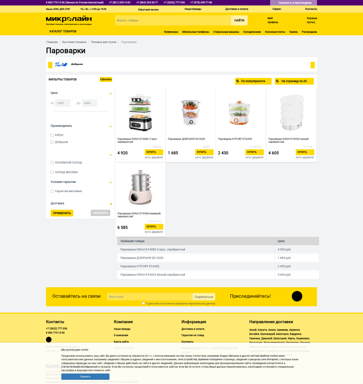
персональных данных (201, 303)
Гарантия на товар (193, 335)
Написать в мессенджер (295, 2)
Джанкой (266, 338)
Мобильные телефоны (195, 31)
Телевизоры (171, 31)
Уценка (293, 31)
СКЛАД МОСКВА (66, 172)
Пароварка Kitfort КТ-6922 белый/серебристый (288, 140)
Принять (85, 376)
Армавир (282, 329)
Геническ (254, 338)
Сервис (276, 9)
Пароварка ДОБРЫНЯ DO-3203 (186, 139)
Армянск (294, 329)
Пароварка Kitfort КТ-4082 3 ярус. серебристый (137, 140)
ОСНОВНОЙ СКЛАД (68, 162)
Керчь (291, 338)
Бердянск (295, 334)
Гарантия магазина (68, 191)
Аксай (252, 329)
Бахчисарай (267, 334)
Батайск (254, 334)
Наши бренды (193, 9)
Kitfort (59, 135)
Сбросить (106, 79)
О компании (121, 335)
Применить (62, 213)
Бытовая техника (74, 42)
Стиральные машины (226, 31)
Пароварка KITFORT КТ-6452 (235, 139)
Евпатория (280, 338)
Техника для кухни (103, 42)
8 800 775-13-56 (55, 332)
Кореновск (302, 338)
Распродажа (309, 31)
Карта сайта (121, 341)
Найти (239, 20)
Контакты (311, 9)
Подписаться (204, 297)
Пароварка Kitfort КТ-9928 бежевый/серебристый (139, 215)
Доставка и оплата (236, 9)
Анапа (272, 329)
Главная (52, 42)
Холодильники (252, 31)
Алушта (262, 329)
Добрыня (61, 142)
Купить (151, 152)
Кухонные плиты (275, 31)
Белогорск (282, 334)
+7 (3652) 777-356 (56, 328)
